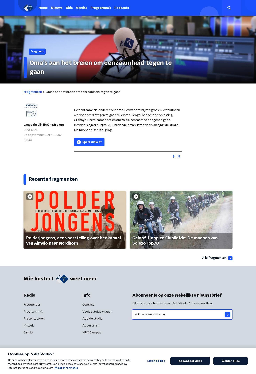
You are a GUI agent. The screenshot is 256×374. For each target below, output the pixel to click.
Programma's (101, 8)
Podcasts (121, 8)
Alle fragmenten (214, 258)
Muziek (29, 325)
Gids (69, 8)
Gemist (81, 8)
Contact (88, 304)
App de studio (92, 318)
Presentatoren (34, 318)
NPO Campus (91, 332)
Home (43, 8)
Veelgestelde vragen (97, 311)
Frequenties (32, 304)
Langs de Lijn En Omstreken (44, 124)
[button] (229, 8)
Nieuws (56, 8)
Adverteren (90, 325)
